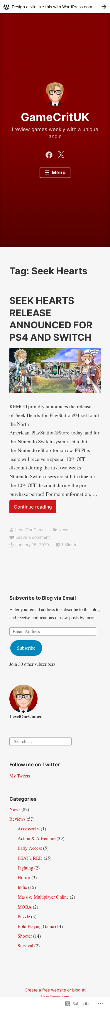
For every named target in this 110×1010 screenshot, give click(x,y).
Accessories (29, 828)
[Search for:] (40, 740)
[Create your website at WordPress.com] (55, 6)
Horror (24, 877)
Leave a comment (33, 537)
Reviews (17, 819)
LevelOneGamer (30, 529)
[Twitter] (61, 154)
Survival (25, 945)
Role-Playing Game (36, 926)
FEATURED (30, 858)
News (63, 529)
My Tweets (19, 775)
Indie (22, 887)
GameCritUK (55, 117)
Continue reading (30, 508)
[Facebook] (49, 154)
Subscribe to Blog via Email (42, 598)
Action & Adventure (36, 838)
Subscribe (26, 648)
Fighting (25, 867)
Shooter (25, 936)
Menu (58, 172)
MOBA (25, 907)
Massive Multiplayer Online (43, 897)
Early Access (30, 848)
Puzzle (24, 916)
